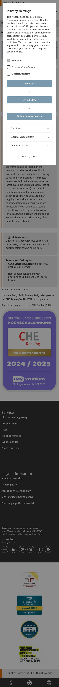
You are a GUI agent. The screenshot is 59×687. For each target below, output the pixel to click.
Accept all (29, 83)
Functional (17, 60)
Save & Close (30, 100)
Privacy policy (29, 156)
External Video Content (23, 67)
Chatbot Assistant (21, 74)
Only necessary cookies (29, 116)
